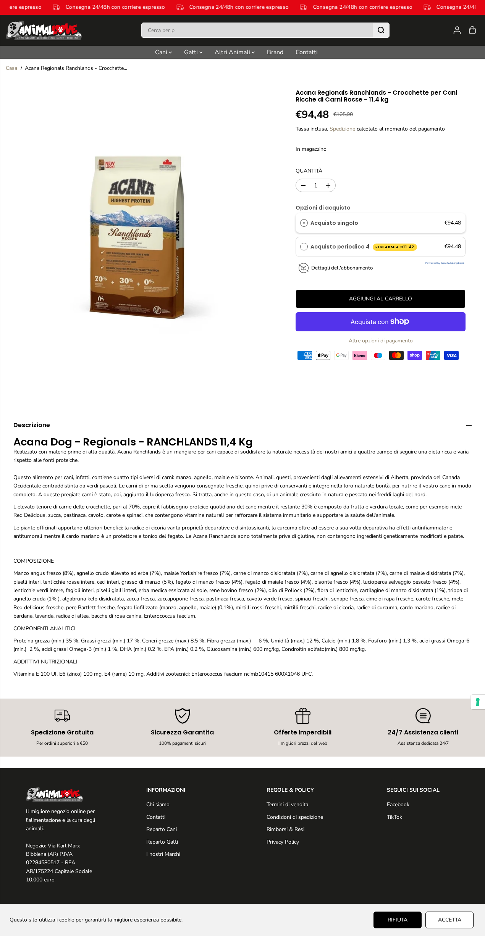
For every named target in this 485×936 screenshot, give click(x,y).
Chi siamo (158, 804)
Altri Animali (233, 52)
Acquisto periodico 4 (362, 246)
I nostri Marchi (163, 854)
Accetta (449, 919)
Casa (11, 68)
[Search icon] (381, 30)
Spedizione (342, 128)
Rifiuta (397, 919)
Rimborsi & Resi (285, 829)
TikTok (394, 817)
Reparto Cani (161, 829)
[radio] (304, 223)
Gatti (191, 52)
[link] (62, 794)
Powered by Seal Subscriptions (444, 263)
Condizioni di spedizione (295, 817)
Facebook (398, 804)
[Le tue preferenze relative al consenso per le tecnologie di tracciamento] (477, 702)
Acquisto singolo (334, 223)
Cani (162, 52)
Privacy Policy (283, 842)
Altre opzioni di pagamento (381, 340)
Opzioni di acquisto (323, 207)
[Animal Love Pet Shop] (44, 30)
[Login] (457, 30)
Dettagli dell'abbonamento (342, 268)
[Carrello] (472, 30)
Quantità (309, 170)
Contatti (307, 52)
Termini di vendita (287, 804)
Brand (275, 52)
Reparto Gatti (162, 842)
